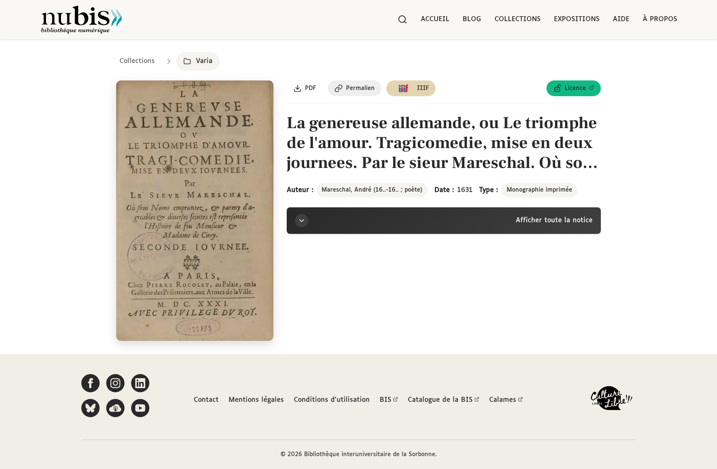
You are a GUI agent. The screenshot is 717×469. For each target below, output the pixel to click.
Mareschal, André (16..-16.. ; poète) (372, 190)
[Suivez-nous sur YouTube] (140, 408)
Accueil (435, 19)
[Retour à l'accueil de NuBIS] (81, 19)
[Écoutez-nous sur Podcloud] (115, 408)
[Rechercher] (402, 19)
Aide (621, 19)
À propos (660, 19)
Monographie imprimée (539, 190)
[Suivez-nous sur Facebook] (90, 383)
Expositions (577, 19)
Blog (472, 19)
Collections (518, 19)
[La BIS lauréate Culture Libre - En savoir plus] (612, 400)
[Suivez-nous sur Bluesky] (90, 408)
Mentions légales (256, 399)
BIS (385, 399)
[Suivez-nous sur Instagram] (115, 383)
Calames (502, 399)
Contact (206, 399)
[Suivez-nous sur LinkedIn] (140, 383)
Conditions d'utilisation (332, 399)
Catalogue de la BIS (440, 399)
